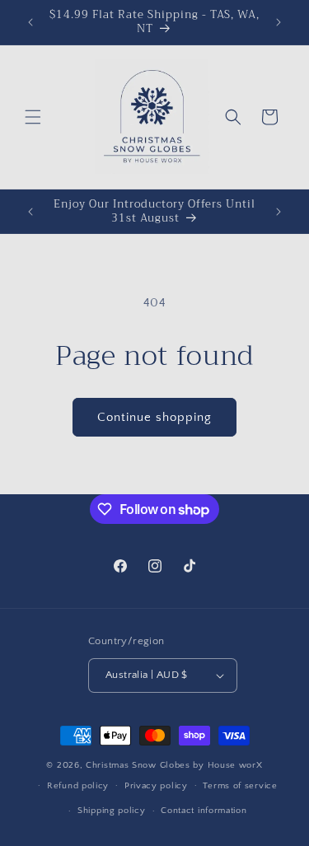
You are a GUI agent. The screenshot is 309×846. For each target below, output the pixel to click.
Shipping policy (111, 811)
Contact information (203, 811)
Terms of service (240, 786)
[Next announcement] (278, 22)
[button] (33, 117)
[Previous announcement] (30, 22)
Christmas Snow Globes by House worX (174, 765)
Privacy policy (156, 786)
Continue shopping (154, 417)
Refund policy (78, 786)
